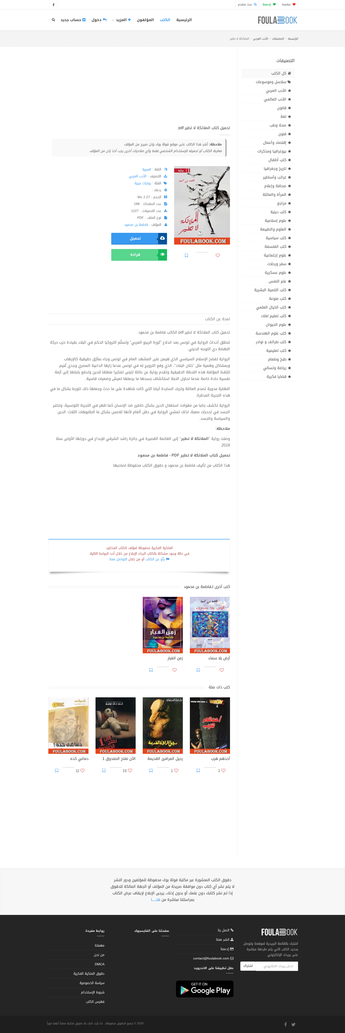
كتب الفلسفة (275, 246)
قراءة (135, 254)
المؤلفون (145, 19)
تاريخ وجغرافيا (275, 168)
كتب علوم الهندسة (271, 333)
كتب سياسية (276, 238)
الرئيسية (184, 19)
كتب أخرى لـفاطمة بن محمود (207, 586)
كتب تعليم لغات (273, 316)
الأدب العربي (260, 38)
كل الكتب (278, 73)
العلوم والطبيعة (273, 229)
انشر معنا (223, 939)
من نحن (99, 955)
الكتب (165, 19)
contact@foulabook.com (211, 958)
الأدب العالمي (275, 99)
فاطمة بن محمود (136, 225)
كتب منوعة (277, 298)
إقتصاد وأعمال (274, 142)
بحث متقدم (245, 4)
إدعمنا (225, 949)
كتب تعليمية (276, 350)
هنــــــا (155, 899)
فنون (282, 133)
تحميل (135, 238)
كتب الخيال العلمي (271, 307)
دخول (97, 19)
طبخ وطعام (277, 359)
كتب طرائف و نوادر (271, 342)
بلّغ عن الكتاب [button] (155, 559)
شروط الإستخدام (92, 992)
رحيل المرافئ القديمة (165, 759)
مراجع (281, 203)
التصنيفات (278, 38)
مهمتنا (286, 4)
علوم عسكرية (275, 272)
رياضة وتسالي (274, 368)
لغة (283, 116)
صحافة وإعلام (275, 186)
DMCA (99, 964)
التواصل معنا (118, 559)
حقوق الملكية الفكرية (88, 973)
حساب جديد (71, 19)
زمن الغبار (175, 659)
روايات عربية (142, 183)
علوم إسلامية (275, 220)
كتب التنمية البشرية (270, 290)
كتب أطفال (277, 159)
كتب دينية (278, 212)
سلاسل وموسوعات (271, 81)
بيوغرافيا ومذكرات (271, 151)
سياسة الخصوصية (92, 983)
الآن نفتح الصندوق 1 (119, 759)
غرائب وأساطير (274, 177)
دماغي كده (79, 759)
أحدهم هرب (220, 759)
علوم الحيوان (276, 324)
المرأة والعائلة (274, 194)
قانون (281, 107)
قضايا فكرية (276, 376)
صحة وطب (278, 125)
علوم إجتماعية (275, 255)
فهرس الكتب (95, 1002)
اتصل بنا (224, 930)
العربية (146, 169)
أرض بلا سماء (219, 659)
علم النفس (277, 281)
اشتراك (248, 966)
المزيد (121, 19)
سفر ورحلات (276, 264)
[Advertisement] (139, 91)
